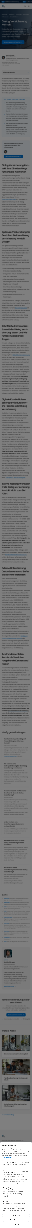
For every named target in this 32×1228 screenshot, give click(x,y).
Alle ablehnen (16, 1215)
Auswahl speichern (16, 1220)
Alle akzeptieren (16, 1224)
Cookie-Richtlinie (7, 1157)
